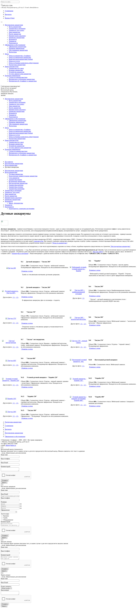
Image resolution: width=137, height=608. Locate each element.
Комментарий (5, 466)
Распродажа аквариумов (17, 65)
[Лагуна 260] (11, 268)
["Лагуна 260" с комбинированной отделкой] (78, 294)
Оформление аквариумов (17, 46)
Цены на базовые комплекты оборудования (24, 63)
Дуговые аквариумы (16, 174)
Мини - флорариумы (16, 203)
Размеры (4, 502)
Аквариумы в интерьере (17, 28)
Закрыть (4, 482)
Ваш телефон (5, 459)
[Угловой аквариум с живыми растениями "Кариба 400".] (78, 400)
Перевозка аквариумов (16, 37)
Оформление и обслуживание (15, 45)
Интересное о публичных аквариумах (22, 79)
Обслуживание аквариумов (18, 50)
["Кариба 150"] (11, 398)
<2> (17, 297)
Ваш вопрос (5, 590)
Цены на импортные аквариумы (20, 57)
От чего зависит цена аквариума (20, 74)
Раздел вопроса (6, 586)
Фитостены (13, 52)
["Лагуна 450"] (11, 360)
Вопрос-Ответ (10, 18)
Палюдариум (13, 43)
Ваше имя (4, 455)
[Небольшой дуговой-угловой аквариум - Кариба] (78, 271)
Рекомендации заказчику (17, 36)
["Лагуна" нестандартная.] (11, 342)
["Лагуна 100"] (11, 412)
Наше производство (11, 66)
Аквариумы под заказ (16, 68)
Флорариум (13, 39)
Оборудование (8, 520)
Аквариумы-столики (16, 187)
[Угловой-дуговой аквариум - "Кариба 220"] (11, 380)
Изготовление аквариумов (14, 25)
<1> (13, 297)
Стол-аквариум (14, 178)
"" (59, 243)
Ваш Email (4, 462)
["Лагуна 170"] (11, 318)
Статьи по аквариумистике (18, 77)
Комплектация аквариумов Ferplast (21, 59)
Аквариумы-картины (16, 185)
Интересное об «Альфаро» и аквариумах (23, 81)
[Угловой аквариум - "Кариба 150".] (78, 380)
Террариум (12, 41)
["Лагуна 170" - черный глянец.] (78, 342)
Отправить (5, 480)
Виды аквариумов (15, 27)
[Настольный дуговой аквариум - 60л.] (78, 361)
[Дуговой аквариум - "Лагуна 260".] (11, 293)
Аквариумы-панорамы (16, 189)
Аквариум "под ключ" (12, 192)
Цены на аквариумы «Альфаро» (20, 56)
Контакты (8, 14)
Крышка (6, 516)
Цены (7, 54)
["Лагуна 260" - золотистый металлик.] (78, 319)
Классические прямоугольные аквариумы (23, 176)
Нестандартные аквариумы (18, 183)
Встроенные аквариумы (17, 181)
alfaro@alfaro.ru (11, 445)
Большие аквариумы (16, 70)
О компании (9, 11)
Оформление (5, 510)
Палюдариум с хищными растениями (21, 208)
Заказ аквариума (14, 32)
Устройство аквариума (16, 72)
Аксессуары (5, 514)
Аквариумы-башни (15, 179)
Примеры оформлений (16, 48)
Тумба (5, 518)
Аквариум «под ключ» (16, 30)
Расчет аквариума (15, 34)
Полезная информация (12, 75)
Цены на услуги (14, 61)
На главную (9, 162)
